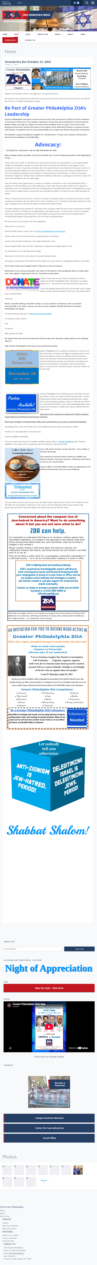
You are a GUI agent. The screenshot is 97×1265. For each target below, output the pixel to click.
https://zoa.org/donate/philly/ (40, 314)
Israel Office (49, 1138)
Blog (28, 34)
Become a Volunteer (60, 1084)
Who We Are (5, 1216)
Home (4, 34)
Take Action (42, 34)
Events (58, 34)
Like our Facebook (9, 1238)
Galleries (44, 1180)
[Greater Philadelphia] (28, 15)
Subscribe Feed (8, 1241)
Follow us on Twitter (10, 1235)
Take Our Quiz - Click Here (49, 988)
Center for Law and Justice (49, 1128)
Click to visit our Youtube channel (49, 1056)
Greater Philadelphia (17, 21)
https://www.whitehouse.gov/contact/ (51, 231)
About (19, 3)
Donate (5, 1223)
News (16, 34)
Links (83, 34)
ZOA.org (6, 3)
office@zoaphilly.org (66, 441)
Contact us (30, 40)
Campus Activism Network (49, 1118)
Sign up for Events (9, 1228)
